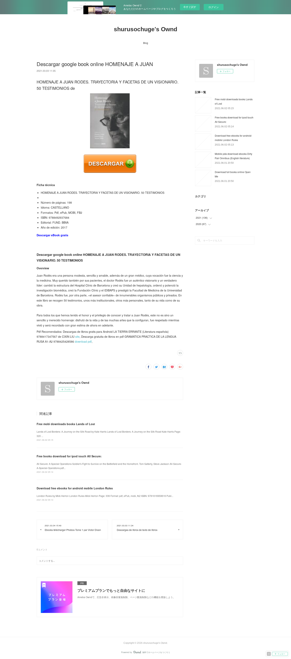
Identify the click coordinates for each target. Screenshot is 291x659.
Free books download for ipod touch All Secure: (69, 456)
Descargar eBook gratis (52, 235)
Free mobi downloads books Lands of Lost (66, 424)
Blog (145, 42)
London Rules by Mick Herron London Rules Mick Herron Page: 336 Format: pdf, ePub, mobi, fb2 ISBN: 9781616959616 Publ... (105, 495)
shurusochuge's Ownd (145, 29)
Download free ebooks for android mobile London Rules (75, 488)
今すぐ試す (189, 7)
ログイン (213, 7)
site (77, 336)
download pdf (83, 341)
